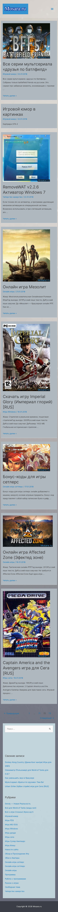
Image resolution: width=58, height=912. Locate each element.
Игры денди (10, 833)
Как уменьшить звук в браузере (19, 778)
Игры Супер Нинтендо (15, 841)
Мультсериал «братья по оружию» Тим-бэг (24, 782)
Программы (10, 875)
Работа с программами (15, 879)
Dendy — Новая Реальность (18, 804)
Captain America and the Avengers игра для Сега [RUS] (26, 668)
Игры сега (7, 678)
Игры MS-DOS (11, 824)
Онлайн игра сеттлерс (13, 487)
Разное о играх (12, 883)
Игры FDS (9, 820)
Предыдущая (11, 713)
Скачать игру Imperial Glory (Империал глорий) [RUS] (27, 402)
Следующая (47, 718)
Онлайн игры (8, 291)
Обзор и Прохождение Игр (17, 854)
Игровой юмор (9, 74)
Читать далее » (10, 96)
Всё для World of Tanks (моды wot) (20, 808)
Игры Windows (9, 412)
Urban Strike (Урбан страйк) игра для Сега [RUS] (27, 786)
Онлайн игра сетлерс (14, 862)
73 (50, 713)
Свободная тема (12, 887)
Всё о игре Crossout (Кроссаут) (19, 812)
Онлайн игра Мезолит (24, 286)
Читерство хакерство (12, 197)
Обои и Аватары (12, 858)
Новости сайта (11, 849)
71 (39, 713)
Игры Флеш (10, 845)
